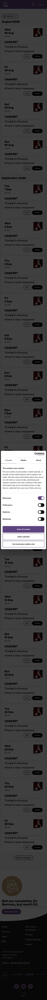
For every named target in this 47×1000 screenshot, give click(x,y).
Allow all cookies (23, 529)
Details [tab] (23, 460)
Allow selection (23, 537)
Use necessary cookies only (23, 544)
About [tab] (38, 460)
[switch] (41, 505)
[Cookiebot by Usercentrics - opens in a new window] (34, 454)
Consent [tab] (8, 460)
